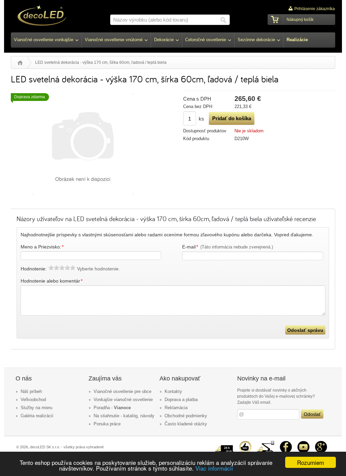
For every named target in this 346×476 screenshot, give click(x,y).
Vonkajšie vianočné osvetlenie (123, 399)
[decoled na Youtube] (303, 444)
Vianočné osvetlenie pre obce (122, 391)
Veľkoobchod (33, 399)
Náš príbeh (31, 391)
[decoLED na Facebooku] (286, 444)
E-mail (227, 246)
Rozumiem (310, 462)
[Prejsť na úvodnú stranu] (42, 16)
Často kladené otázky (186, 423)
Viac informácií (214, 468)
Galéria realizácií (37, 415)
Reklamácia (176, 407)
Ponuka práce (107, 423)
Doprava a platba (181, 399)
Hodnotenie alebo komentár (52, 281)
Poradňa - (112, 407)
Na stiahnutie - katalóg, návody (124, 415)
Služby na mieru (36, 407)
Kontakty (173, 391)
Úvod (20, 62)
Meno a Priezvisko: (42, 246)
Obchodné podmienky (186, 415)
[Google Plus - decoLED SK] (321, 444)
